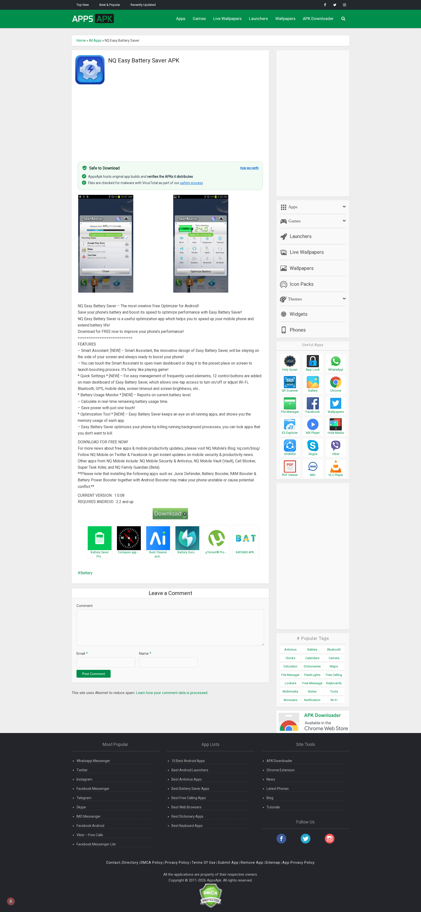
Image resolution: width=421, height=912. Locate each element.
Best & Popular (109, 5)
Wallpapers (285, 18)
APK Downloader (318, 18)
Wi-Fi (333, 700)
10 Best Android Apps (188, 761)
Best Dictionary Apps (187, 816)
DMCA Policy (152, 862)
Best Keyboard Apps (187, 825)
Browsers (290, 700)
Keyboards (334, 683)
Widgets (298, 314)
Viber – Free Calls (90, 835)
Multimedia (290, 691)
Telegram (84, 798)
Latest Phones (278, 788)
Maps (334, 666)
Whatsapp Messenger (93, 761)
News (271, 779)
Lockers (290, 683)
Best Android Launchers (190, 770)
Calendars (312, 658)
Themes (294, 299)
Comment (85, 606)
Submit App (228, 862)
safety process (191, 183)
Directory (130, 862)
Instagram (84, 779)
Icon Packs (302, 284)
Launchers (258, 18)
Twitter (82, 770)
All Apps (95, 40)
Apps (180, 18)
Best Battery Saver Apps (190, 788)
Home (81, 40)
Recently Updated (143, 5)
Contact (113, 862)
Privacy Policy (177, 862)
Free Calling (334, 675)
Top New (83, 5)
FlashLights (312, 675)
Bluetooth (334, 649)
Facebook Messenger (93, 788)
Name (145, 653)
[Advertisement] (170, 120)
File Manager (290, 675)
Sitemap (272, 862)
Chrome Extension (281, 770)
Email (82, 653)
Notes (312, 691)
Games (199, 18)
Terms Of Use (203, 862)
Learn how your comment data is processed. (172, 693)
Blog (270, 798)
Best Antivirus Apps (187, 779)
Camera (334, 658)
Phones (298, 330)
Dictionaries (312, 666)
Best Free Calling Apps (189, 798)
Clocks (290, 658)
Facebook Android (90, 825)
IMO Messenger (89, 816)
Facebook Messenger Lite (96, 844)
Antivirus (290, 649)
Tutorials (273, 807)
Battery (86, 573)
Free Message (312, 683)
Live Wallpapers (227, 18)
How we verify (249, 168)
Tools (334, 691)
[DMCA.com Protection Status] (210, 896)
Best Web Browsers (186, 807)
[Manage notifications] (11, 901)
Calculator (290, 666)
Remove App (252, 862)
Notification (312, 700)
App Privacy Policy (298, 862)
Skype (81, 807)
